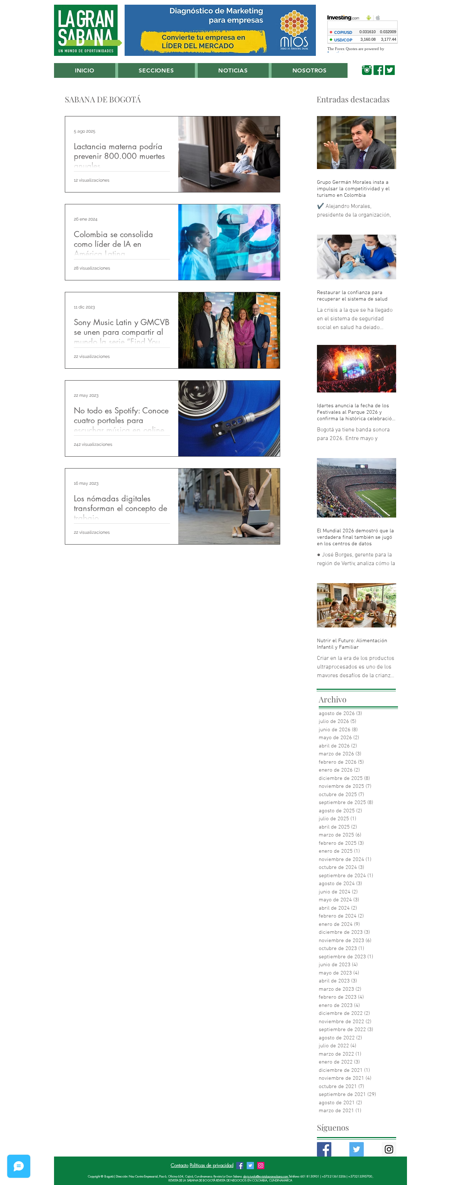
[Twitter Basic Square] (356, 1149)
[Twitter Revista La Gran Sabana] (250, 1165)
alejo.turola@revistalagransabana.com (266, 1176)
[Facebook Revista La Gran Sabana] (239, 1165)
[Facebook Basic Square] (324, 1149)
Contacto (179, 1165)
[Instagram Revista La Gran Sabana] (260, 1165)
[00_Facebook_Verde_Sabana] (378, 70)
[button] (156, 70)
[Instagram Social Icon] (389, 1149)
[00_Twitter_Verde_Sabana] (390, 70)
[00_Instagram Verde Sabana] (367, 70)
